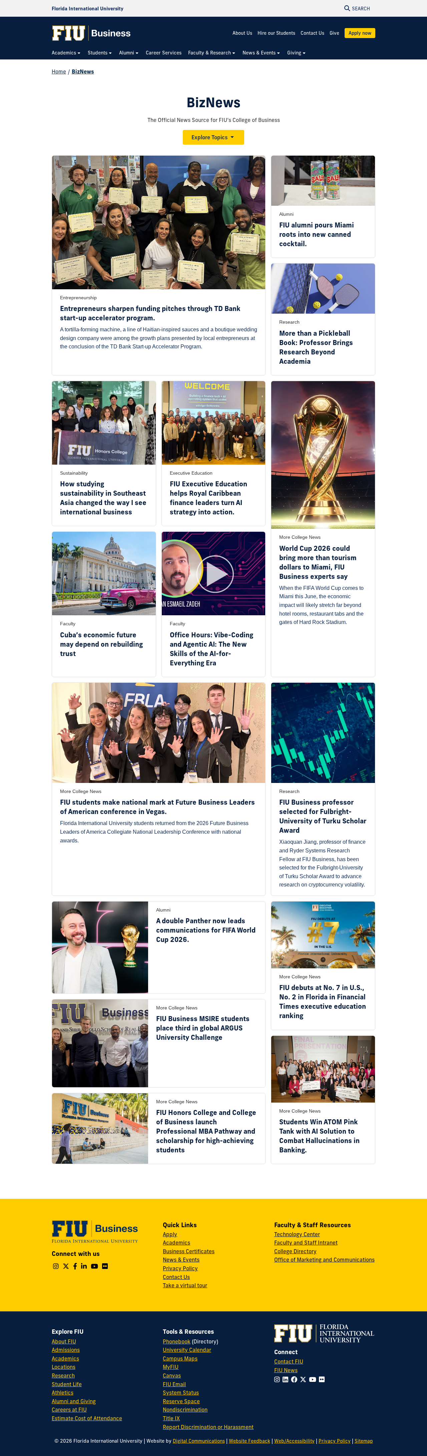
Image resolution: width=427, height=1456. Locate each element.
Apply (170, 1234)
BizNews (83, 71)
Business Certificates (189, 1251)
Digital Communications (199, 1441)
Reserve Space (181, 1401)
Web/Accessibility (294, 1441)
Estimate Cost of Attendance (87, 1418)
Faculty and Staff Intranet (306, 1242)
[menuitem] (66, 52)
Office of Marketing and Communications (324, 1259)
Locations (63, 1366)
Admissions (66, 1349)
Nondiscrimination (185, 1409)
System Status (181, 1392)
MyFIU (170, 1366)
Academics (176, 1242)
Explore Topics (209, 137)
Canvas (172, 1375)
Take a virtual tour (185, 1285)
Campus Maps (180, 1358)
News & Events (181, 1259)
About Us (242, 33)
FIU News (286, 1370)
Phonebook (176, 1341)
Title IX (171, 1418)
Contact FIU (288, 1361)
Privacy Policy (180, 1268)
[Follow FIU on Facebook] (295, 1379)
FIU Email (174, 1384)
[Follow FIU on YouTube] (314, 1379)
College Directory (295, 1251)
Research (63, 1375)
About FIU (64, 1341)
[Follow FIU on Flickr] (323, 1379)
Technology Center (297, 1234)
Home (59, 71)
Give (334, 33)
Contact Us (312, 33)
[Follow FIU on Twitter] (304, 1379)
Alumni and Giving (74, 1401)
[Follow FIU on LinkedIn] (287, 1379)
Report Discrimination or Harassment (208, 1427)
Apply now (360, 33)
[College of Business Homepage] (91, 33)
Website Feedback (249, 1441)
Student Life (67, 1384)
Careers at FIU (69, 1409)
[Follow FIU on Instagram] (278, 1379)
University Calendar (187, 1349)
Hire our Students (276, 33)
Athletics (62, 1392)
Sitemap (364, 1441)
